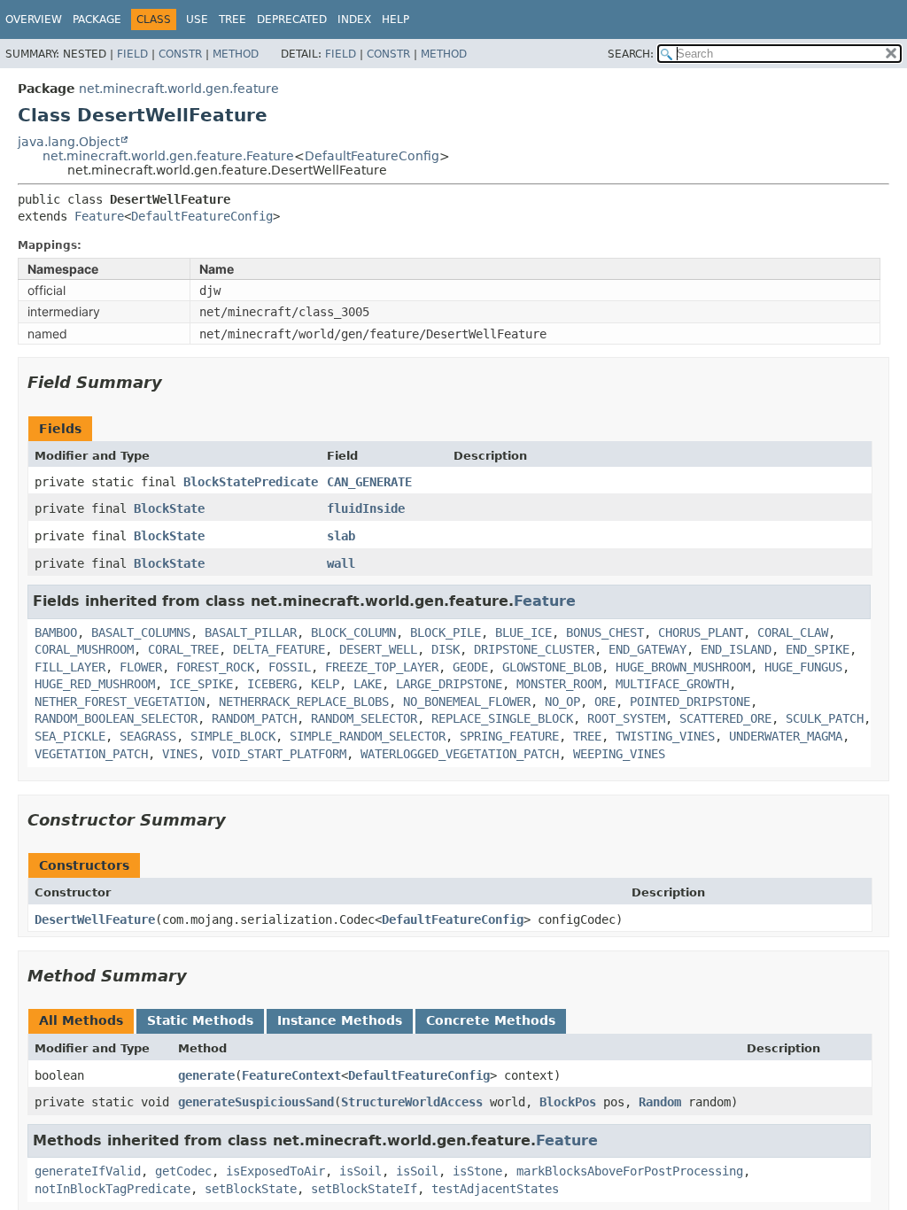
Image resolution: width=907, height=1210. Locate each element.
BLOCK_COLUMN (353, 632)
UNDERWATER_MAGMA (785, 736)
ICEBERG (272, 684)
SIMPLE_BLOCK (232, 736)
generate (206, 1075)
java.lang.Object (69, 142)
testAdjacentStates (495, 1189)
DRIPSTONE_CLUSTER (534, 649)
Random (660, 1102)
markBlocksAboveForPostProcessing (629, 1171)
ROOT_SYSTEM (626, 718)
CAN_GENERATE (369, 482)
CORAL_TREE (183, 649)
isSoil (360, 1171)
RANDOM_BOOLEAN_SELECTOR (116, 718)
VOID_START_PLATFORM (279, 754)
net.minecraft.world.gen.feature (179, 88)
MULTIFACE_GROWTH (672, 684)
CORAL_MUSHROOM (84, 649)
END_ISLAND (736, 649)
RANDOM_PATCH (254, 718)
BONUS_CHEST (605, 632)
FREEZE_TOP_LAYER (381, 667)
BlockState (169, 508)
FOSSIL (289, 667)
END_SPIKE (817, 649)
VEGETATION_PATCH (91, 754)
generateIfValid (88, 1171)
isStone (477, 1171)
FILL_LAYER (70, 667)
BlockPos (567, 1102)
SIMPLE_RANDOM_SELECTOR (368, 736)
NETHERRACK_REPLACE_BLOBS (304, 701)
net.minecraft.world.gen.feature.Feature (168, 156)
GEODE (470, 667)
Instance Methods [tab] (339, 1020)
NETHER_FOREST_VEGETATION (120, 701)
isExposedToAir (275, 1171)
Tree (232, 19)
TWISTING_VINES (665, 736)
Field (132, 54)
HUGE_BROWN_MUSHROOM (683, 667)
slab (341, 536)
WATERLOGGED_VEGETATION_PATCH (459, 754)
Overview (33, 19)
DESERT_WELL (378, 649)
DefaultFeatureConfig (372, 156)
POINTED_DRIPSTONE (690, 701)
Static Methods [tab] (200, 1020)
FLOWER (141, 667)
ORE (605, 701)
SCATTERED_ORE (725, 718)
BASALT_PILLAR (251, 632)
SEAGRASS (148, 736)
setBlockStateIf (364, 1189)
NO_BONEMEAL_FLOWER (467, 701)
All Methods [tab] (81, 1020)
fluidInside (366, 508)
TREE (587, 736)
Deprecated (292, 19)
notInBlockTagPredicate (112, 1189)
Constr (180, 54)
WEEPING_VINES (619, 754)
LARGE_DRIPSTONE (449, 684)
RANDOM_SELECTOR (364, 718)
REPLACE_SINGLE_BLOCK (502, 718)
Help (395, 19)
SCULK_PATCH (825, 718)
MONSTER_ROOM (558, 684)
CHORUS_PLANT (700, 632)
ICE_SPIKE (201, 684)
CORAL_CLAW (792, 632)
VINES (180, 754)
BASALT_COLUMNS (140, 632)
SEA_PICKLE (70, 736)
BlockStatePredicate (250, 482)
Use (197, 19)
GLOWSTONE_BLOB (551, 667)
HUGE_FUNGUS (803, 667)
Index (354, 19)
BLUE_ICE (523, 632)
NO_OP (562, 701)
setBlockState (251, 1189)
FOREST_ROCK (215, 667)
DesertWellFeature (95, 919)
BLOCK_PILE (445, 632)
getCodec (183, 1171)
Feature (99, 216)
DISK (445, 649)
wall (341, 563)
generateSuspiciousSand (256, 1102)
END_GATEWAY (647, 649)
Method (236, 54)
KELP (325, 684)
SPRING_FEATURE (509, 736)
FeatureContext (291, 1075)
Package (97, 19)
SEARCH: (631, 54)
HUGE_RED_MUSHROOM (95, 684)
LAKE (367, 684)
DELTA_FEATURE (279, 649)
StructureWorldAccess (412, 1102)
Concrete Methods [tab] (490, 1020)
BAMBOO (56, 632)
